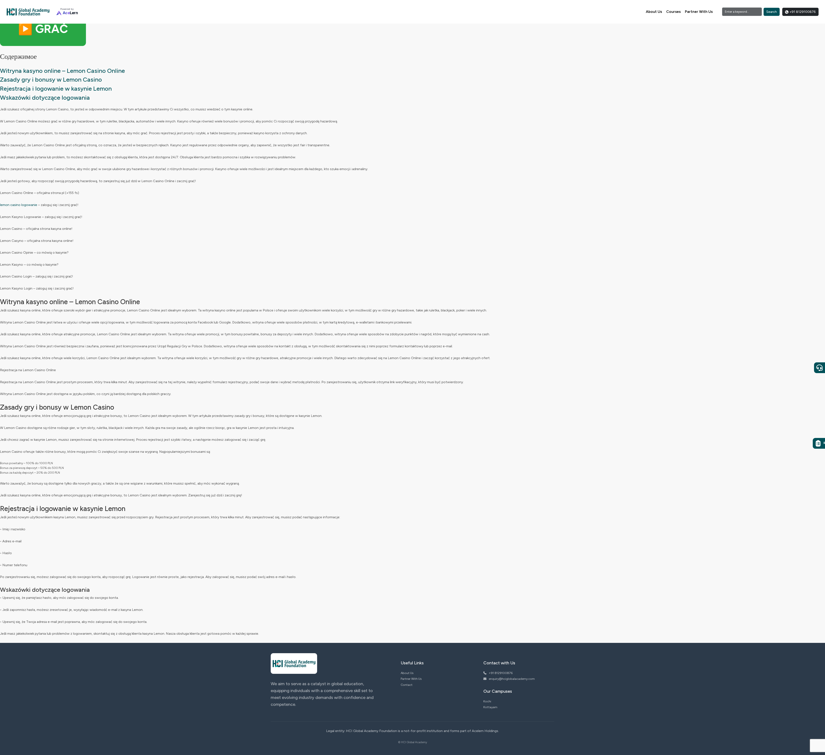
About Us (654, 11)
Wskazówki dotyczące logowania (45, 97)
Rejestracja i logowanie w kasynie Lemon (56, 88)
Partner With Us (699, 11)
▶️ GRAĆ (43, 29)
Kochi (487, 701)
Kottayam (490, 707)
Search (771, 12)
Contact (406, 685)
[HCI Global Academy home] (27, 11)
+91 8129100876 (802, 12)
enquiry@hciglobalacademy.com (511, 679)
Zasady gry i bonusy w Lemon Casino (51, 79)
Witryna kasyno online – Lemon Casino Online (62, 70)
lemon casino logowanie (18, 205)
